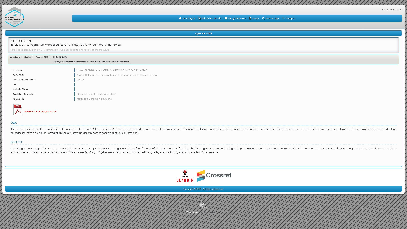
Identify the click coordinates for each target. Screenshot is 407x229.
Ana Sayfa (15, 57)
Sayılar (27, 57)
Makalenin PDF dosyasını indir (40, 111)
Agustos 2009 (42, 57)
